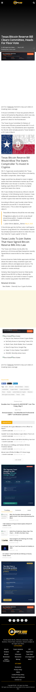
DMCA (18, 672)
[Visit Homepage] (18, 2)
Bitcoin (11, 387)
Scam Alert (29, 654)
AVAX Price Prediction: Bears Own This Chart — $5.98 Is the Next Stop (21, 532)
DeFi (18, 652)
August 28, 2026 (18, 454)
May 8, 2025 (21, 47)
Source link (5, 380)
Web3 (29, 659)
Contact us (18, 679)
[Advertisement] (18, 83)
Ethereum (18, 654)
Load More (18, 459)
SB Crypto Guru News (9, 47)
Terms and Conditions (18, 677)
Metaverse (18, 657)
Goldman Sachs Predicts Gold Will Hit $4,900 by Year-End (18, 439)
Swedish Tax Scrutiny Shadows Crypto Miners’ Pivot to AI (17, 434)
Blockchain (6, 657)
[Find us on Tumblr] (22, 620)
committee (5, 389)
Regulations (29, 652)
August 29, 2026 (18, 441)
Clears (26, 387)
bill (6, 387)
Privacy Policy (18, 669)
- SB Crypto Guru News (22, 685)
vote (23, 394)
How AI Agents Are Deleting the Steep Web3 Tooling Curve (21, 539)
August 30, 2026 (18, 430)
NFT (29, 649)
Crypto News (14, 389)
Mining (18, 659)
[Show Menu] (2, 2)
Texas (18, 394)
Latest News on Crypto (19, 392)
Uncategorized (29, 657)
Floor (3, 392)
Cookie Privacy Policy (18, 674)
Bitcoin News (19, 387)
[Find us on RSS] (26, 620)
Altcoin (6, 649)
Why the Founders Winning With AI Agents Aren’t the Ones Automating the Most (22, 516)
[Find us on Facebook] (10, 620)
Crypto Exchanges (6, 660)
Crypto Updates (24, 389)
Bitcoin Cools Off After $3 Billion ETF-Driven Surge (15, 452)
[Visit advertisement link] (18, 57)
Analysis (6, 652)
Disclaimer (18, 667)
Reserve (30, 392)
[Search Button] (34, 2)
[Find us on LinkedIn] (18, 620)
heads (9, 392)
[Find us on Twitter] (14, 620)
